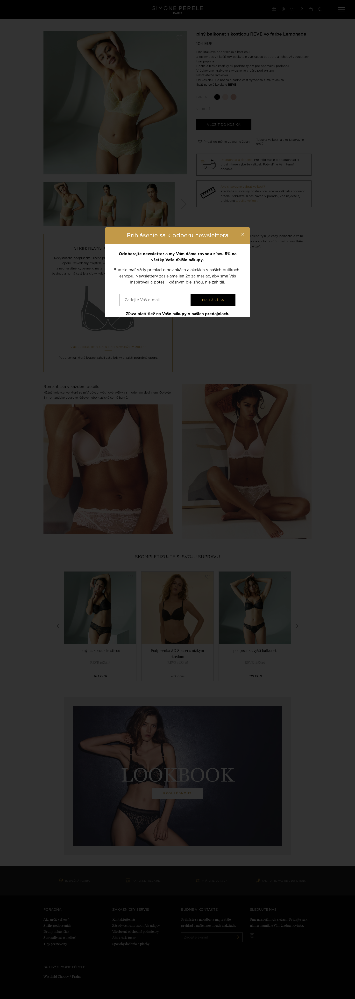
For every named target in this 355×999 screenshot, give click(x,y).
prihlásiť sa (213, 300)
